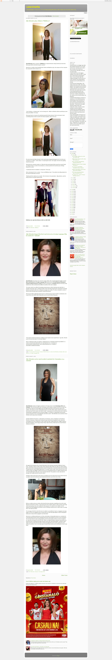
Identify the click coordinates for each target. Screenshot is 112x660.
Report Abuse (73, 273)
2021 (72, 196)
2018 (72, 201)
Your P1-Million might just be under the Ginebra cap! (38, 581)
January (73, 187)
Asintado (60, 351)
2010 (72, 214)
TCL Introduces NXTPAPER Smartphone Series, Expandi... (78, 167)
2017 (72, 202)
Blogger (58, 655)
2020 (72, 197)
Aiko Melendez (31, 227)
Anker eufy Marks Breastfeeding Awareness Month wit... (78, 162)
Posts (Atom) (33, 577)
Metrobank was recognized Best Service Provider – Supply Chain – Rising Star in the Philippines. (80, 247)
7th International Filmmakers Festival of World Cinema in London (41, 351)
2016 (72, 204)
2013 (72, 209)
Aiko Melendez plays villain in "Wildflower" (38, 21)
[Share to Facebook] (46, 226)
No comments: (37, 350)
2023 (72, 192)
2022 (72, 194)
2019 (72, 199)
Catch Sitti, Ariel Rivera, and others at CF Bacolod (40, 646)
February (74, 185)
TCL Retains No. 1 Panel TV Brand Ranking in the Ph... (78, 175)
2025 (72, 189)
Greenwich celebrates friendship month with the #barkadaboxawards (79, 228)
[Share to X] (45, 226)
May (73, 181)
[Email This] (43, 226)
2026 (72, 153)
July (73, 177)
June (73, 179)
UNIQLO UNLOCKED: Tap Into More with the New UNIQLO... (79, 170)
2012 (72, 210)
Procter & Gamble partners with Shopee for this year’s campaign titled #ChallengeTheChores (80, 256)
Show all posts (56, 16)
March (73, 184)
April (73, 182)
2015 (72, 205)
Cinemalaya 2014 (41, 571)
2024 (72, 191)
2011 (72, 212)
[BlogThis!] (44, 226)
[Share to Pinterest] (47, 226)
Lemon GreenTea (33, 7)
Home (43, 575)
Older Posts (64, 575)
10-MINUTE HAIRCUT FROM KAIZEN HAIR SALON (40, 640)
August (73, 154)
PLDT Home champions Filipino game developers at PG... (78, 173)
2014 (72, 207)
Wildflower (37, 227)
